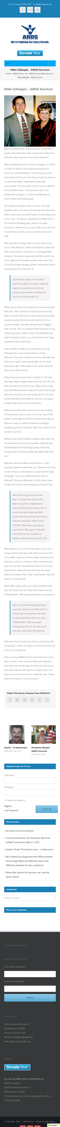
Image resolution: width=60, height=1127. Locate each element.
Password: (9, 787)
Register (8, 806)
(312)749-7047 (25, 4)
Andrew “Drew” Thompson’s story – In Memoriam (29, 849)
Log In (46, 809)
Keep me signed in (16, 800)
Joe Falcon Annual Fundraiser (20, 830)
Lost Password (11, 810)
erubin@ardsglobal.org (42, 4)
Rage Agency (50, 1121)
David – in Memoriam (15, 747)
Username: (9, 775)
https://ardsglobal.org (20, 1041)
